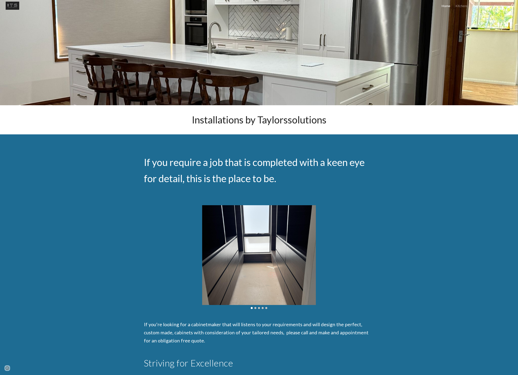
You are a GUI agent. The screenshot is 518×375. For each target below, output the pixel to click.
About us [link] (500, 6)
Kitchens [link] (461, 6)
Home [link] (446, 6)
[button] (513, 6)
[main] (259, 120)
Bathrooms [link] (480, 6)
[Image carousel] (259, 257)
